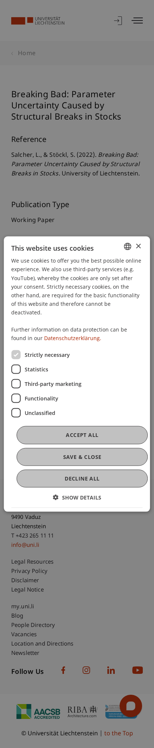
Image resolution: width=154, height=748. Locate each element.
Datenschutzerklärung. (72, 338)
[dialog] (77, 374)
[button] (77, 497)
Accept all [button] (82, 434)
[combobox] (128, 246)
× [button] (138, 246)
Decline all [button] (82, 478)
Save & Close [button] (82, 456)
